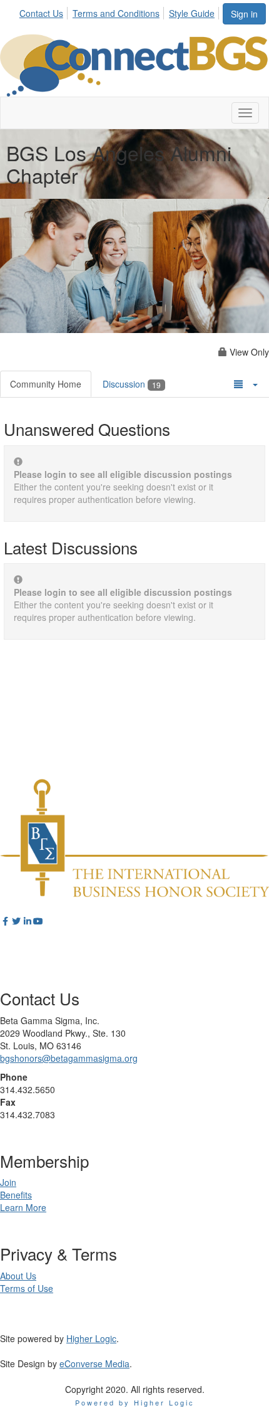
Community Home (45, 384)
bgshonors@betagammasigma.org (69, 1058)
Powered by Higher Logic (135, 1402)
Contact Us (41, 13)
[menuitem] (44, 11)
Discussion (132, 384)
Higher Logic (91, 1338)
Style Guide (192, 13)
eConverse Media (94, 1363)
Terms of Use (26, 1288)
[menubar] (120, 11)
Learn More (23, 1207)
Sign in (244, 14)
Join (8, 1182)
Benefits (16, 1194)
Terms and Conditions (116, 13)
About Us (18, 1275)
